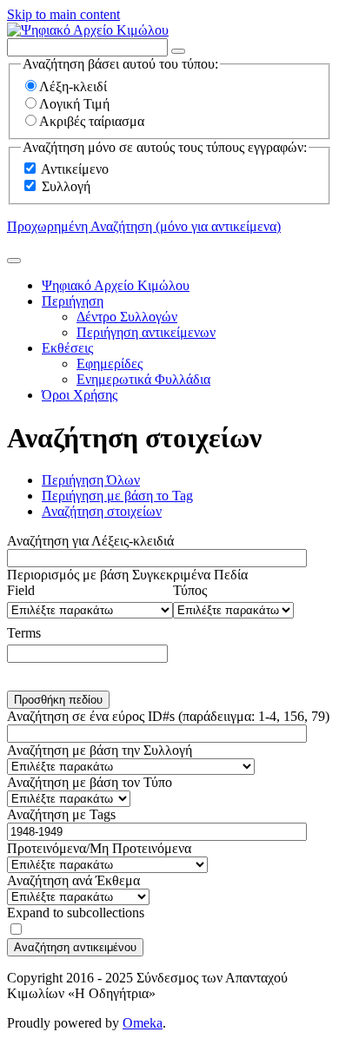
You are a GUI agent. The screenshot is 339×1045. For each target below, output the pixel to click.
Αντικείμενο (75, 169)
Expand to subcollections (75, 912)
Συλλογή (66, 186)
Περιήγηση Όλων (91, 480)
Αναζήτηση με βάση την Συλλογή (99, 750)
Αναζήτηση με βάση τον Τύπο (89, 782)
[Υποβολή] (14, 260)
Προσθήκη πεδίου (58, 699)
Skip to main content (63, 14)
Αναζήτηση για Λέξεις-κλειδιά (90, 540)
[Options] (178, 51)
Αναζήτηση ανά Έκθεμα (73, 880)
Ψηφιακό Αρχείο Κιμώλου (115, 285)
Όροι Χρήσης (79, 394)
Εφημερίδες (109, 363)
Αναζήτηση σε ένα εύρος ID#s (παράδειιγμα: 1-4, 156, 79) (168, 716)
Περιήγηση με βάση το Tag (117, 495)
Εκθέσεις (67, 348)
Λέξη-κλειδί (73, 86)
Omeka (143, 1022)
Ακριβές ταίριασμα (91, 121)
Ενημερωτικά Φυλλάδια (143, 379)
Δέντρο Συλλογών (126, 316)
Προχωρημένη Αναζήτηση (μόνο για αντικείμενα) (144, 226)
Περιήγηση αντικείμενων (146, 332)
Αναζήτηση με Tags (61, 814)
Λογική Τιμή (74, 103)
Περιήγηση (72, 301)
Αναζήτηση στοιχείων (102, 511)
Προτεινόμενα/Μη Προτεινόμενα (99, 848)
